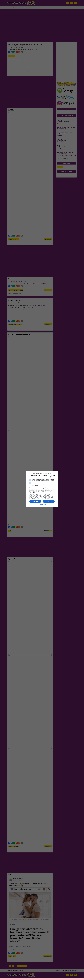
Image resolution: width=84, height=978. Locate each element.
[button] (42, 486)
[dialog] (42, 489)
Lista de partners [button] (32, 492)
